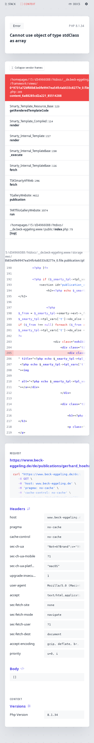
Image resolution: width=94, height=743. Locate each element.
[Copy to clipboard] (79, 474)
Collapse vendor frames (29, 67)
